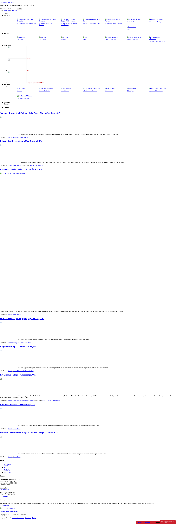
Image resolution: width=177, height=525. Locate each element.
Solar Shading (24, 137)
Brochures (19, 91)
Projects (16, 137)
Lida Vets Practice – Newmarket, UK (17, 404)
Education (63, 39)
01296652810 (6, 10)
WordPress (28, 518)
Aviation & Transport (132, 39)
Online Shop (130, 29)
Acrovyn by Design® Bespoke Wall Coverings (69, 24)
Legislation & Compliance (156, 91)
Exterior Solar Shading (155, 22)
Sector (21, 343)
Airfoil (32, 165)
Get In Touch (4, 496)
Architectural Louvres (132, 22)
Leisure (49, 400)
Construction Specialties (7, 2)
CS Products (7, 464)
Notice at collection (144, 523)
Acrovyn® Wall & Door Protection (26, 23)
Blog (5, 467)
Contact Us (7, 471)
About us (6, 469)
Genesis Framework (18, 518)
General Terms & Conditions (9, 511)
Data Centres (42, 39)
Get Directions (4, 489)
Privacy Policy (4, 505)
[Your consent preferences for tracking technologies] (168, 522)
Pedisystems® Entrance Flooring (113, 23)
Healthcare (20, 39)
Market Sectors (65, 91)
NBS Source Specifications (90, 91)
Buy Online (14, 10)
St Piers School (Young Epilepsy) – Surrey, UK (22, 318)
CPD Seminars (109, 91)
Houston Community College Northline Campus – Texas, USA (29, 432)
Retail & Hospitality (19, 371)
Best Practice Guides (44, 91)
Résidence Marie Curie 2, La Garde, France (21, 169)
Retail (84, 39)
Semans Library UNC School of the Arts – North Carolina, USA (30, 113)
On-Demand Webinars (23, 98)
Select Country (8, 472)
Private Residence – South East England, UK (21, 141)
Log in (34, 518)
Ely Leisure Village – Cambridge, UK (17, 375)
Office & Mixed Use (110, 39)
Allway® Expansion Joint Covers (91, 23)
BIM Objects (130, 91)
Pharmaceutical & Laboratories (157, 41)
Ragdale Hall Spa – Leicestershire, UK (18, 346)
